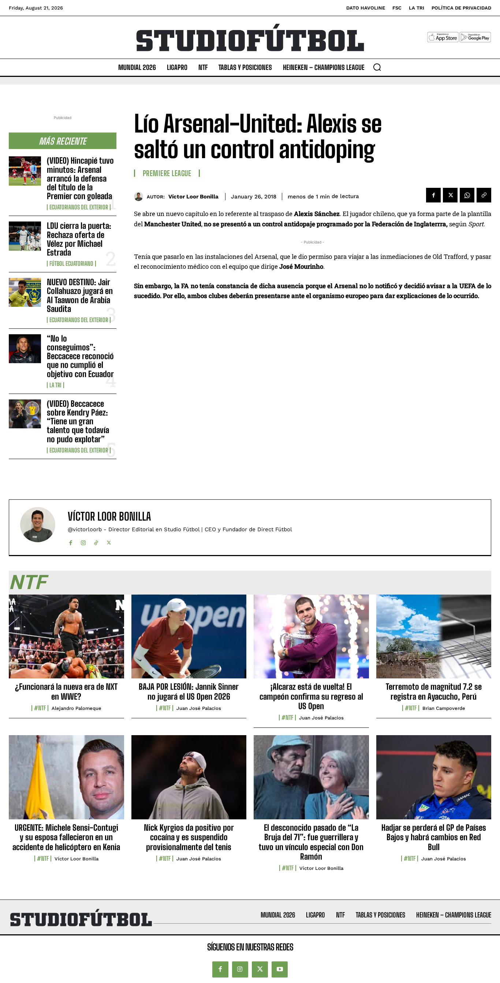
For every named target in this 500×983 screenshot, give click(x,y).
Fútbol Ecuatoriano (71, 264)
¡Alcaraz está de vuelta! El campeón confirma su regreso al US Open (311, 696)
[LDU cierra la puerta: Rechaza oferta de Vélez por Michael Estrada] (25, 235)
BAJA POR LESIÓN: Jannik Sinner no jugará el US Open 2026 (189, 691)
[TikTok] (96, 541)
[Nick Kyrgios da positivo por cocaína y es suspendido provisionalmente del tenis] (189, 781)
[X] (450, 195)
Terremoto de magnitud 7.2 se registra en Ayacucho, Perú (434, 691)
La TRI (55, 385)
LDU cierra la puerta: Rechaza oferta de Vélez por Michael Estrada (79, 239)
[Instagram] (83, 541)
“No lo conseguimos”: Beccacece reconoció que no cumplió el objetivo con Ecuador (80, 356)
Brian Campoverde (443, 708)
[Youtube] (280, 969)
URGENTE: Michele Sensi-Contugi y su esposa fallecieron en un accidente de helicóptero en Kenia (66, 837)
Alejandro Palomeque (76, 708)
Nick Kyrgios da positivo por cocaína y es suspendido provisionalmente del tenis (189, 837)
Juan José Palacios (198, 708)
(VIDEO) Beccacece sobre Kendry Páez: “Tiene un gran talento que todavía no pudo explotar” (78, 421)
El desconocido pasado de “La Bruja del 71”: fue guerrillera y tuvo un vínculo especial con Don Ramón (311, 842)
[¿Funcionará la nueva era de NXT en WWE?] (66, 641)
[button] (377, 67)
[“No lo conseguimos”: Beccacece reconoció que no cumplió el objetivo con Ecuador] (25, 348)
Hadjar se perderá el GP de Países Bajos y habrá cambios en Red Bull (433, 837)
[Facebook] (433, 195)
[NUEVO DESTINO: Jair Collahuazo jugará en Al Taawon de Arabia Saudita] (25, 292)
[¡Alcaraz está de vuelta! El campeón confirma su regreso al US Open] (311, 641)
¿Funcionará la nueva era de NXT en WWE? (66, 691)
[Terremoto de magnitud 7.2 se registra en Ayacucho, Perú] (434, 641)
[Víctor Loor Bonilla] (140, 196)
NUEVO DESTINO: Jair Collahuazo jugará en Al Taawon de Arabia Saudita (80, 295)
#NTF (40, 708)
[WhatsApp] (467, 195)
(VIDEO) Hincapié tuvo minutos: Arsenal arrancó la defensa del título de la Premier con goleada (80, 178)
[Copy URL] (484, 195)
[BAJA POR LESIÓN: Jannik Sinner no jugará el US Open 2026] (189, 641)
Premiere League (167, 173)
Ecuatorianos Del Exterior (78, 207)
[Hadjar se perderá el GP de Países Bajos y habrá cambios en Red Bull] (434, 781)
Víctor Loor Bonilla (193, 196)
